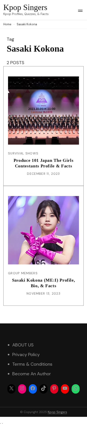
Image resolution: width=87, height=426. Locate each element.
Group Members (23, 273)
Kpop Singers (25, 7)
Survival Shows (23, 153)
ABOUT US (23, 345)
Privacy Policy (26, 354)
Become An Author (31, 374)
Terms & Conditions (32, 364)
